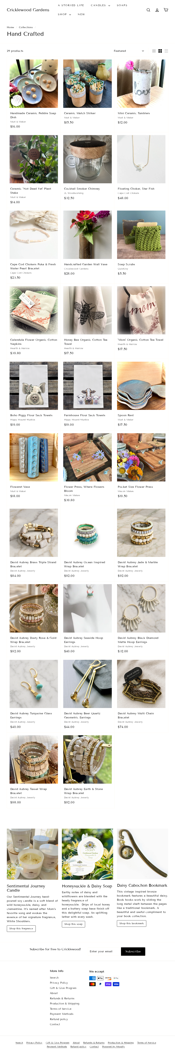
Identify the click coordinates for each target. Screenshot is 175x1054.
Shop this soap (73, 924)
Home (10, 27)
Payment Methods (61, 1013)
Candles (99, 5)
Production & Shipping (64, 1003)
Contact (55, 1024)
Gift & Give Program (63, 988)
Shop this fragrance (21, 928)
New (81, 14)
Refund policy (59, 1019)
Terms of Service (60, 1008)
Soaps (122, 5)
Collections (26, 27)
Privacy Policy (59, 982)
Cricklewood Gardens (28, 10)
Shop (63, 14)
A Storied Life (71, 5)
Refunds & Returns (62, 998)
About (54, 993)
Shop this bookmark (131, 923)
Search (54, 977)
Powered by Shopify (113, 1046)
